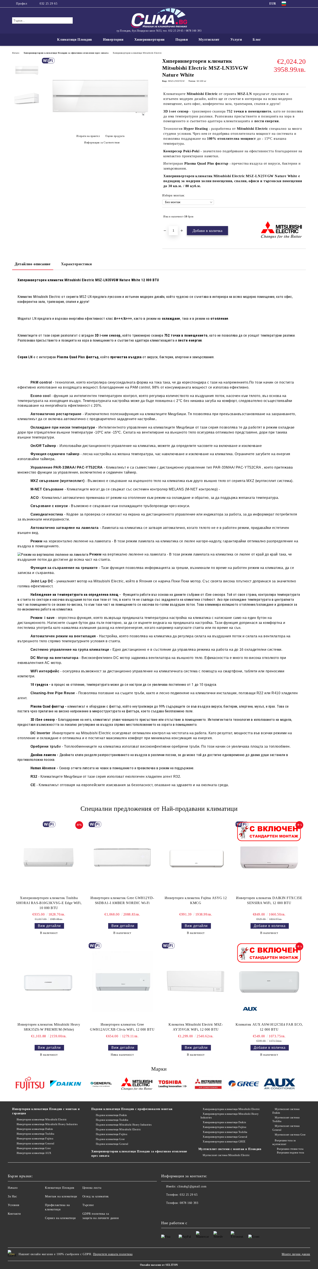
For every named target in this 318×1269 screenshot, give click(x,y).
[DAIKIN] (65, 1084)
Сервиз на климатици (60, 1218)
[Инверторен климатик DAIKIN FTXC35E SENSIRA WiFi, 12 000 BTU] (269, 857)
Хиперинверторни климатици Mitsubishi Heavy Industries (230, 1115)
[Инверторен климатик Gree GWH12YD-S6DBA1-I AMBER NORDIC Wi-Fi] (122, 857)
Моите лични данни (296, 1254)
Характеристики (76, 264)
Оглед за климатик (95, 1196)
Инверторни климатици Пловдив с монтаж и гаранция (46, 1111)
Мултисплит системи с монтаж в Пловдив (230, 1149)
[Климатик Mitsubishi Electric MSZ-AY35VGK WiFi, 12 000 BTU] (195, 981)
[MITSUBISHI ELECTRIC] (137, 1084)
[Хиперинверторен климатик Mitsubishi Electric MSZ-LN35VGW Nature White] (100, 128)
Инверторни (113, 39)
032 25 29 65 (48, 3)
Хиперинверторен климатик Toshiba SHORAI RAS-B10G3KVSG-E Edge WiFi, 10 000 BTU (49, 903)
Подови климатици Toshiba (112, 1119)
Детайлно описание (33, 264)
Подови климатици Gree (110, 1139)
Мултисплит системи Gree (290, 1134)
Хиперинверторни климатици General (225, 1136)
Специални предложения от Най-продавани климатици (159, 808)
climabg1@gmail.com (191, 1186)
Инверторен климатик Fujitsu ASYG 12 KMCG (196, 900)
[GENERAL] (101, 1084)
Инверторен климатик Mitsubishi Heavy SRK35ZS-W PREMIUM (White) (49, 1027)
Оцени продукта (115, 136)
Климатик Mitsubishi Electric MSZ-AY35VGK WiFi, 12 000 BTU (196, 1027)
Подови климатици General (112, 1143)
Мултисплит (209, 39)
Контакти (14, 1213)
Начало (15, 53)
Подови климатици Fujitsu (111, 1134)
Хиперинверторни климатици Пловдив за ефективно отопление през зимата (66, 53)
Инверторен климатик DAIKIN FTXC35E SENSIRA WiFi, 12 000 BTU (269, 900)
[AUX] (279, 1084)
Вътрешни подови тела (290, 1152)
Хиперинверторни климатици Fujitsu (224, 1127)
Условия (13, 1205)
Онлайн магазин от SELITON (159, 1264)
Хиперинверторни (149, 39)
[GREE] (244, 1084)
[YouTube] (303, 3)
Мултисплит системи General (285, 1127)
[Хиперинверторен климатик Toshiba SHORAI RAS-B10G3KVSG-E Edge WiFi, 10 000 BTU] (49, 857)
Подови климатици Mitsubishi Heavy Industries (124, 1124)
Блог (257, 39)
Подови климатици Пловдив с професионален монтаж (131, 1109)
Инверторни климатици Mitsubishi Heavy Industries (47, 1124)
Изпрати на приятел (88, 136)
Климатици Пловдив (74, 39)
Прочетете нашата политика (113, 1254)
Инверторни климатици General (35, 1143)
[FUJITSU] (30, 1084)
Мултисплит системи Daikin (285, 1111)
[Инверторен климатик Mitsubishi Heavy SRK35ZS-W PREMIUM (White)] (49, 981)
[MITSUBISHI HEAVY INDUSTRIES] (208, 1084)
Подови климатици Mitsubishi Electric (118, 1129)
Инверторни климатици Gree (34, 1148)
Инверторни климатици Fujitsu (35, 1138)
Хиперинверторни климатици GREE (224, 1141)
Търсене (88, 1205)
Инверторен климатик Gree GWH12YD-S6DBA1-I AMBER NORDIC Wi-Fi (122, 900)
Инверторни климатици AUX (34, 1153)
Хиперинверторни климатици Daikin (224, 1122)
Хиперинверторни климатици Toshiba (225, 1132)
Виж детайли (49, 926)
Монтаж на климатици (61, 1196)
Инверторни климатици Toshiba (35, 1133)
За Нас (12, 1196)
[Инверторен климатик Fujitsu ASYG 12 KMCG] (195, 857)
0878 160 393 (189, 1203)
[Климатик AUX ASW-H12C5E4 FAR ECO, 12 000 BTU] (269, 981)
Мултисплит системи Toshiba (285, 1119)
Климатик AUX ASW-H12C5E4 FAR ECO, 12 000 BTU (269, 1027)
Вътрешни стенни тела (290, 1148)
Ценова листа (91, 1187)
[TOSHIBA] (172, 1084)
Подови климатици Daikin (111, 1115)
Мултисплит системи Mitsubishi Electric (226, 1155)
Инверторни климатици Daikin (35, 1129)
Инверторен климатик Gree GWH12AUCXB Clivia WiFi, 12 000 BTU (122, 1027)
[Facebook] (297, 3)
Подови (181, 39)
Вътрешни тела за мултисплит (284, 1142)
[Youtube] (174, 1211)
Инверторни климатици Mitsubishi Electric (42, 1119)
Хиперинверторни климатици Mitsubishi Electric (137, 53)
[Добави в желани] (303, 216)
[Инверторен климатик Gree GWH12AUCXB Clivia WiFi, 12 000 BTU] (122, 981)
